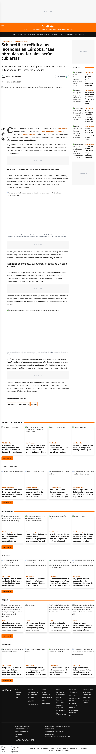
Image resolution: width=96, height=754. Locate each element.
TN (38, 748)
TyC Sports (83, 748)
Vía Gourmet (87, 697)
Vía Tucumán (46, 695)
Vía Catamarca (47, 697)
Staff (16, 736)
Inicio (14, 34)
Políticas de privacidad (22, 729)
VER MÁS (6, 458)
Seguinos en (61, 76)
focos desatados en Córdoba (50, 131)
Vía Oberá (59, 700)
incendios (63, 128)
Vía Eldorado (60, 695)
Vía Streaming (87, 695)
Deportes (72, 712)
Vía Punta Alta (33, 704)
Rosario (31, 34)
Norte (46, 34)
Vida (70, 718)
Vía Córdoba (7, 41)
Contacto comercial (21, 731)
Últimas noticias (74, 698)
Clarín (32, 748)
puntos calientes (29, 134)
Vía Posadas (60, 692)
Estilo (71, 715)
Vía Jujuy (45, 692)
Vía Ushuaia (73, 692)
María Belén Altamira (13, 76)
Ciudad (65, 748)
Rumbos (85, 702)
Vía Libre (86, 700)
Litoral (54, 34)
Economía (72, 703)
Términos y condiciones (22, 726)
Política (72, 700)
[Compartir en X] (3, 139)
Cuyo (61, 34)
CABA (16, 697)
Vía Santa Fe (60, 702)
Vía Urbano (87, 692)
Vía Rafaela (59, 705)
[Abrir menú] (12, 26)
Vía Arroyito (32, 695)
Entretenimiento (75, 710)
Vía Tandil (31, 697)
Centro (39, 34)
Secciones (79, 34)
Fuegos (34, 404)
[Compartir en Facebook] (3, 129)
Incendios (11, 404)
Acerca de (18, 734)
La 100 (59, 748)
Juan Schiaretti (20, 41)
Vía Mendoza (46, 703)
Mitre (52, 748)
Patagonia (69, 34)
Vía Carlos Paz (33, 692)
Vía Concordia (60, 710)
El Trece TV (44, 748)
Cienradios (73, 748)
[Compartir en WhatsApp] (3, 134)
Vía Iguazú (59, 697)
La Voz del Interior (55, 750)
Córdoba (22, 34)
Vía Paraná (59, 708)
